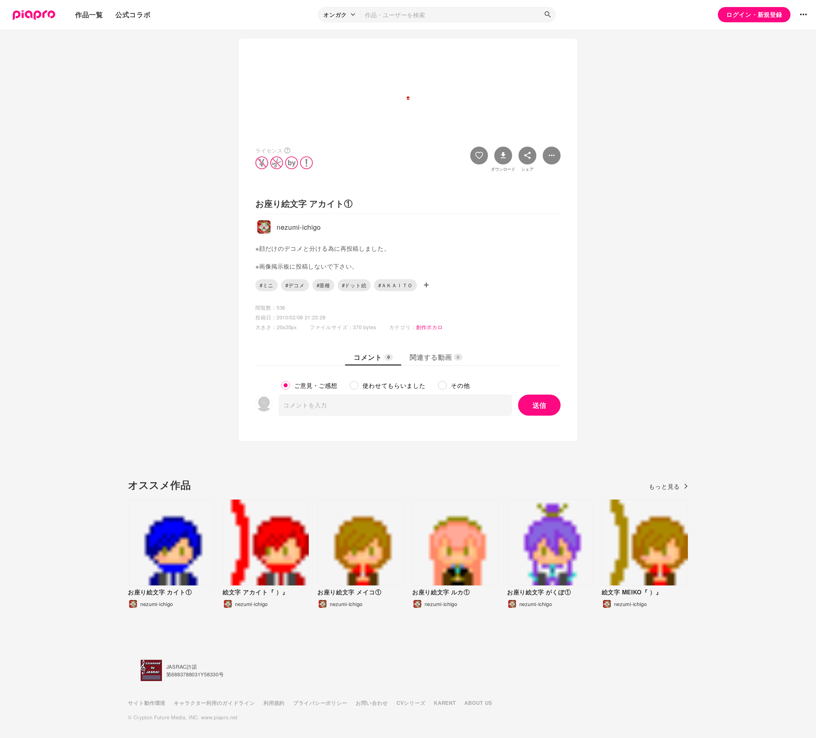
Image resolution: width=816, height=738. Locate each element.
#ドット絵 (354, 285)
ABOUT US (478, 702)
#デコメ (295, 285)
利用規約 (274, 702)
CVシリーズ (411, 702)
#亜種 (323, 285)
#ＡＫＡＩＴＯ (395, 285)
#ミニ (266, 285)
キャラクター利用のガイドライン (214, 702)
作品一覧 (89, 14)
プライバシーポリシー (320, 702)
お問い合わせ (372, 702)
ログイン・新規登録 (754, 14)
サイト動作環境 (146, 702)
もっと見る (664, 486)
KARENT (445, 702)
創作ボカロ (429, 327)
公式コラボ (133, 14)
